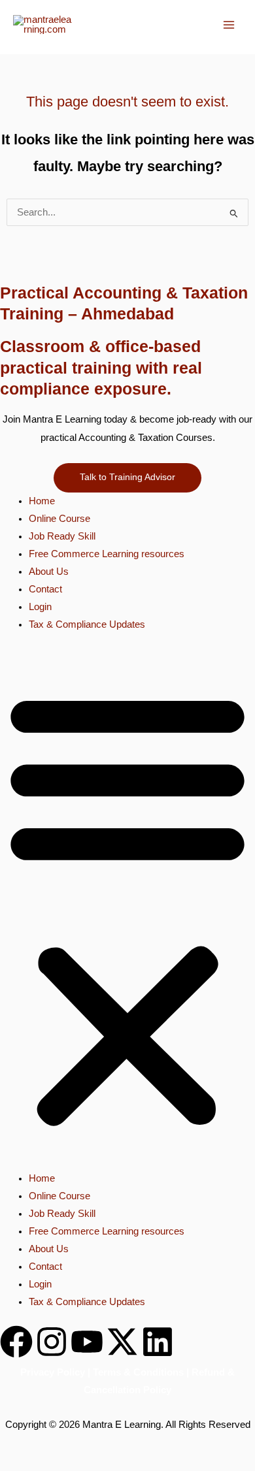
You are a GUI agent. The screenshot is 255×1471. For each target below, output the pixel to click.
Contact (45, 589)
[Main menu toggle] (229, 25)
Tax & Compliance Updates (87, 624)
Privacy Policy (52, 1372)
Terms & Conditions (138, 1372)
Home (42, 501)
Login (40, 607)
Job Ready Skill (62, 536)
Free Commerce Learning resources (106, 554)
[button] (127, 908)
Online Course (59, 518)
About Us (49, 571)
